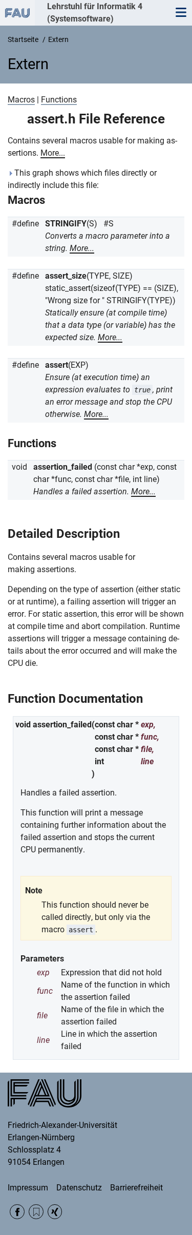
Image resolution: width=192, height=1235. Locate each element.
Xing (55, 1211)
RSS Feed (36, 1211)
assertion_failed (62, 467)
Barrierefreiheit (136, 1187)
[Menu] (180, 13)
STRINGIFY (66, 223)
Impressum (28, 1187)
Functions (59, 99)
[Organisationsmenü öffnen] (17, 13)
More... (52, 153)
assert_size (66, 276)
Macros (21, 99)
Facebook (17, 1211)
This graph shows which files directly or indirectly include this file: (82, 179)
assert (56, 365)
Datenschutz (79, 1187)
